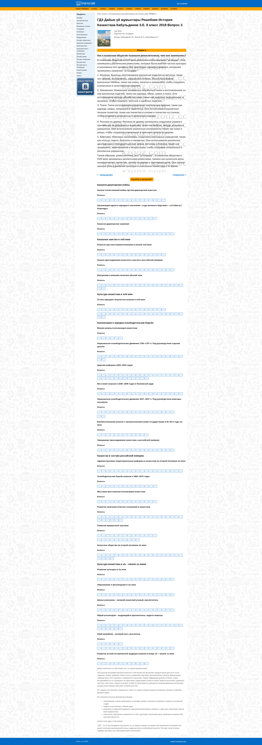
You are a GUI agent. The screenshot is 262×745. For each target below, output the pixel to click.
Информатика (81, 37)
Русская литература (83, 59)
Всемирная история (83, 26)
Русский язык (81, 62)
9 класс (155, 9)
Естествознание (82, 34)
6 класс (129, 9)
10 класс (164, 9)
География (80, 29)
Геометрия (80, 32)
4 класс (112, 9)
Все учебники (182, 3)
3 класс (103, 9)
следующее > (179, 175)
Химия (79, 76)
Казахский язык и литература (82, 50)
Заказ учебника (82, 9)
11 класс (173, 9)
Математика (81, 54)
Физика (79, 73)
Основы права (81, 56)
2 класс (94, 9)
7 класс (138, 9)
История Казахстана (83, 40)
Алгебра (79, 18)
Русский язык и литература (82, 66)
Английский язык (82, 20)
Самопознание (82, 70)
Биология (80, 23)
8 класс (146, 9)
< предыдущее (105, 175)
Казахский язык (82, 46)
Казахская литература (84, 43)
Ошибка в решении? (141, 179)
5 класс (120, 9)
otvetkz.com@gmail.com (178, 741)
